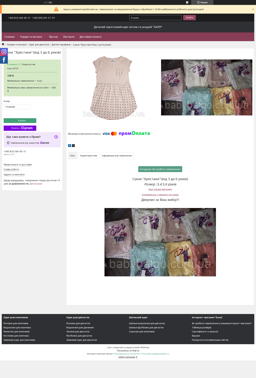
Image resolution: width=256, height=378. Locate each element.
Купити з (15, 128)
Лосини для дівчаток (78, 331)
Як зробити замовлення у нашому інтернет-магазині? (222, 323)
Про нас (53, 36)
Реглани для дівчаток (78, 323)
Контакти (68, 36)
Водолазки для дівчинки (80, 327)
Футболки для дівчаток (79, 335)
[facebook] (69, 146)
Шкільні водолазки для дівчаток (147, 323)
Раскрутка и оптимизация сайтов (210, 339)
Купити (22, 120)
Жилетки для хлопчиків (16, 331)
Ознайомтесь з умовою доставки (160, 194)
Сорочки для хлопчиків (142, 331)
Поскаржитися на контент (128, 354)
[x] (73, 146)
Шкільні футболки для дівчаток (146, 327)
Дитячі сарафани (61, 44)
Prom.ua (145, 347)
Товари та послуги (31, 36)
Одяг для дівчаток (39, 44)
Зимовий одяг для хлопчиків (19, 339)
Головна (9, 36)
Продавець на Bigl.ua (128, 350)
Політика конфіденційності (155, 354)
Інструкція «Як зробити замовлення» (160, 169)
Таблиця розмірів (201, 327)
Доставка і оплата (90, 36)
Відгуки (196, 335)
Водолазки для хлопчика (17, 327)
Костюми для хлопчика (16, 335)
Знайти (189, 17)
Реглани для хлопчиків (15, 323)
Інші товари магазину (160, 189)
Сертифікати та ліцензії (205, 331)
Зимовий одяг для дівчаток (81, 339)
